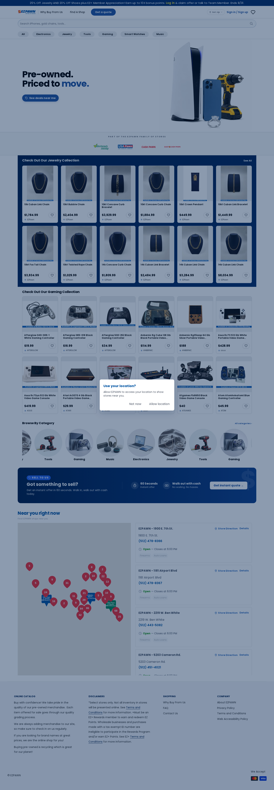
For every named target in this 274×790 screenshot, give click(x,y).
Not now (135, 404)
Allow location (159, 404)
